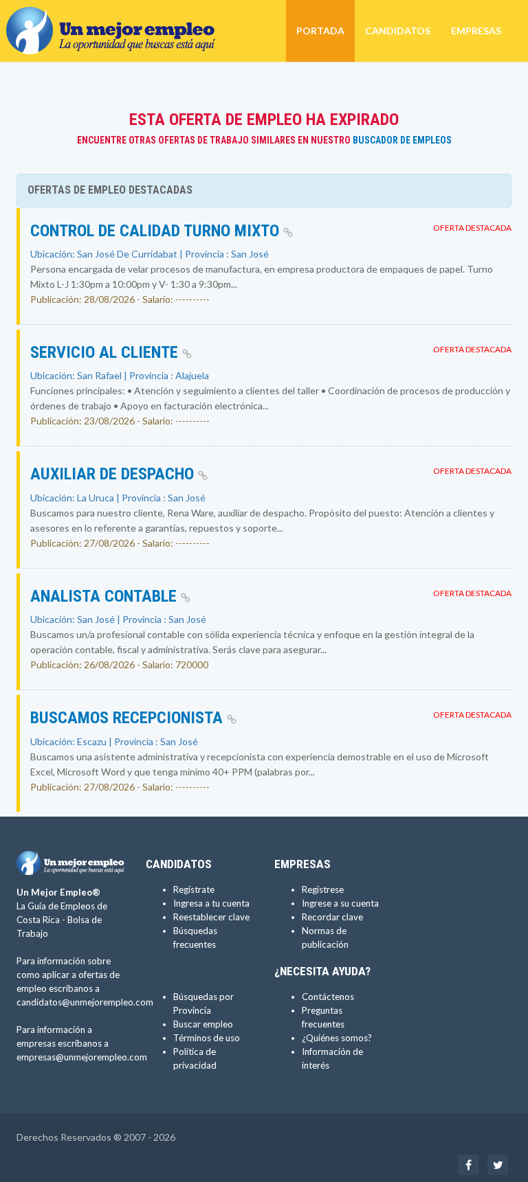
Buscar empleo (203, 1024)
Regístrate (193, 889)
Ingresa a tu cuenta (211, 903)
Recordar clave (332, 916)
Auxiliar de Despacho (114, 474)
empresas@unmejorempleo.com (81, 1057)
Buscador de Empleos (402, 140)
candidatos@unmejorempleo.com (84, 1002)
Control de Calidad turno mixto (156, 230)
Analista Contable (105, 596)
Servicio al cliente (106, 352)
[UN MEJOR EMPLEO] (116, 17)
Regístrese (323, 889)
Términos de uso (206, 1037)
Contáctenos (328, 996)
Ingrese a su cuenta (340, 903)
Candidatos (397, 30)
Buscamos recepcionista (128, 717)
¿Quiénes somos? (337, 1037)
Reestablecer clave (211, 916)
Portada (320, 30)
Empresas (476, 30)
